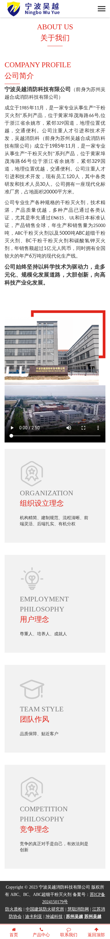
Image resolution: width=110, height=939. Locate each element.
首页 (13, 935)
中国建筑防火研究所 (45, 909)
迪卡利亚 (33, 917)
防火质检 (13, 909)
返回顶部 (96, 935)
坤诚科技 (54, 917)
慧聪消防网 (78, 909)
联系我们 (68, 935)
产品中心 (41, 935)
